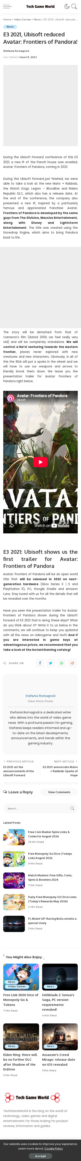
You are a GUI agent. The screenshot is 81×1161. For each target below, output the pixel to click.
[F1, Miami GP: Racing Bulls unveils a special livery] (14, 924)
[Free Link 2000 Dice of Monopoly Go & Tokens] (21, 977)
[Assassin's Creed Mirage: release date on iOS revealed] (60, 1036)
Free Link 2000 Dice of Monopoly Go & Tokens (20, 1000)
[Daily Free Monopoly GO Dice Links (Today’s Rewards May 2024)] (14, 902)
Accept (40, 1156)
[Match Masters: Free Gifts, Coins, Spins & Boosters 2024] (14, 880)
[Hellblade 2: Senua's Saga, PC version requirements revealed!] (60, 977)
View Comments (59, 792)
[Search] (73, 6)
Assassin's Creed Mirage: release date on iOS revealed (58, 1060)
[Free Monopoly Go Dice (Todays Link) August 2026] (14, 859)
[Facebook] (40, 663)
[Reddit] (72, 663)
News (10, 26)
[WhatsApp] (61, 663)
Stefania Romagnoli (16, 51)
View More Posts (40, 701)
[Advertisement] (40, 105)
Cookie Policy (53, 1148)
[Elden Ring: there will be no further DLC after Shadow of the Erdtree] (21, 1036)
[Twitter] (50, 663)
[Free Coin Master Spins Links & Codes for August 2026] (14, 837)
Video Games (17, 986)
